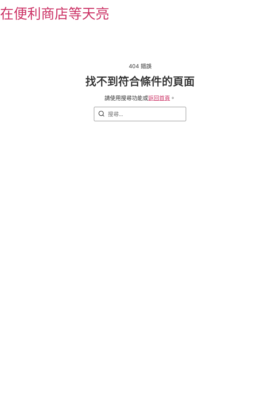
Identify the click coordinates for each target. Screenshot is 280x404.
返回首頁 (159, 97)
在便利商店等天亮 (54, 13)
